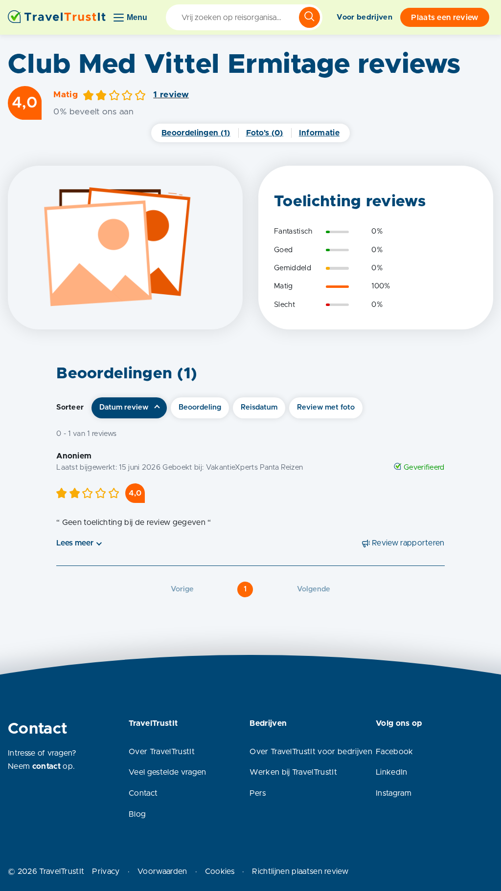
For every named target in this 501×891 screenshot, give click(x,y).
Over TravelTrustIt (162, 752)
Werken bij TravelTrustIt (293, 772)
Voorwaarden (162, 871)
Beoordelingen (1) (195, 133)
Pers (258, 793)
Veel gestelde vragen (167, 772)
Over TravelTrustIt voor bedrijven (311, 752)
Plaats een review (444, 18)
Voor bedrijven (364, 17)
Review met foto (326, 407)
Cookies (219, 871)
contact (46, 766)
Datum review (123, 407)
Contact (143, 793)
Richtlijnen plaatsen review (300, 871)
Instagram (393, 793)
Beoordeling (200, 407)
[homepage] (57, 17)
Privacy (105, 871)
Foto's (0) (264, 133)
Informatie (319, 133)
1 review (171, 94)
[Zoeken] (309, 17)
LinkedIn (392, 772)
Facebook (394, 752)
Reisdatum (259, 407)
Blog (137, 814)
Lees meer (74, 543)
